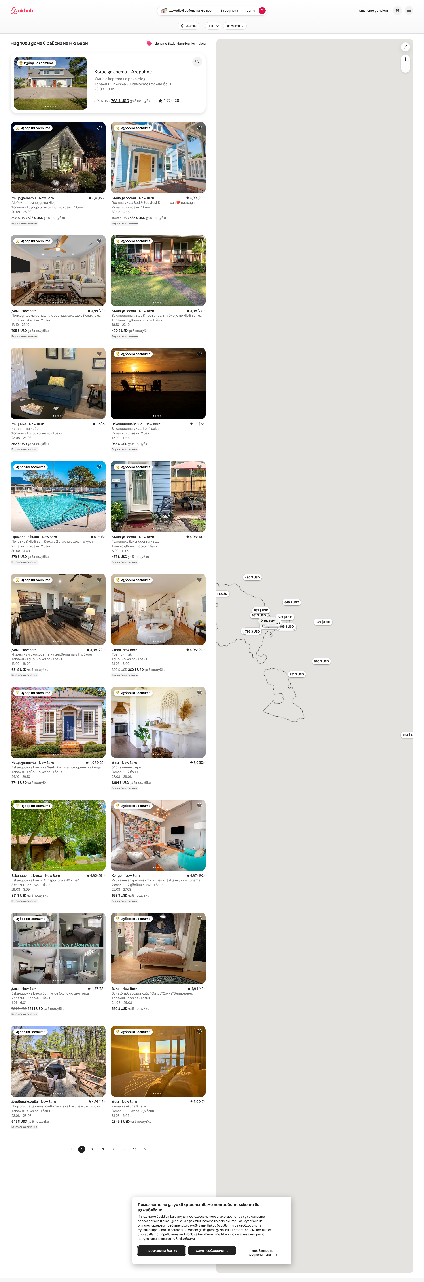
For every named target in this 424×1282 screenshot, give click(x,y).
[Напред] (145, 1149)
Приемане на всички (161, 1251)
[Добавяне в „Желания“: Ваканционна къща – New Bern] (199, 353)
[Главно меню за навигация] (409, 10)
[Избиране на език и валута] (397, 10)
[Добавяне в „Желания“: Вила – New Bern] (199, 918)
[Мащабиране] (405, 59)
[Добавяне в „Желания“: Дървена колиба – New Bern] (99, 1031)
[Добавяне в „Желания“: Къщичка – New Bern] (99, 353)
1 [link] (81, 1149)
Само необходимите (212, 1251)
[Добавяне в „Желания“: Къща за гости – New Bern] (99, 127)
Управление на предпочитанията (262, 1253)
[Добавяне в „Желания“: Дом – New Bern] (99, 240)
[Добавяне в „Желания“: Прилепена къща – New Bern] (99, 466)
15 (134, 1149)
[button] (120, 100)
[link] (71, 1149)
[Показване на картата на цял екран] (405, 46)
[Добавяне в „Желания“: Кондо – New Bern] (199, 805)
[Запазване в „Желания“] (197, 62)
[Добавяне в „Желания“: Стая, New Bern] (199, 579)
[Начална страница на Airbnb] (22, 10)
